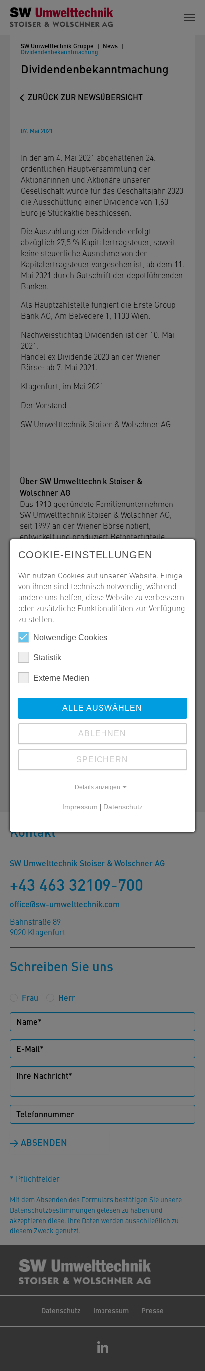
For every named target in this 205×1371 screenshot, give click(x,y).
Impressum (80, 807)
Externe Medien (61, 678)
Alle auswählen (102, 708)
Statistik (47, 657)
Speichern (102, 759)
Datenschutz (123, 807)
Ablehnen (102, 733)
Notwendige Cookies (70, 637)
